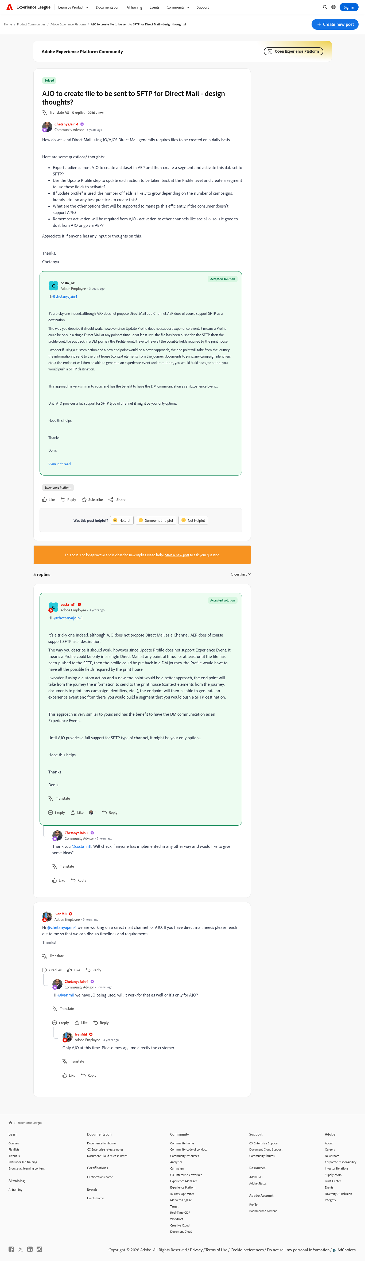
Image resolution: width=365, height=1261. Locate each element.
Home (8, 24)
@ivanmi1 (65, 995)
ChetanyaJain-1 (66, 124)
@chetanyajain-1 (64, 296)
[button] (335, 24)
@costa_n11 (81, 846)
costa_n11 (68, 283)
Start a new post (177, 555)
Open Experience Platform (297, 51)
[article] (141, 709)
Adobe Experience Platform (68, 24)
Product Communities (31, 24)
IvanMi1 (61, 913)
